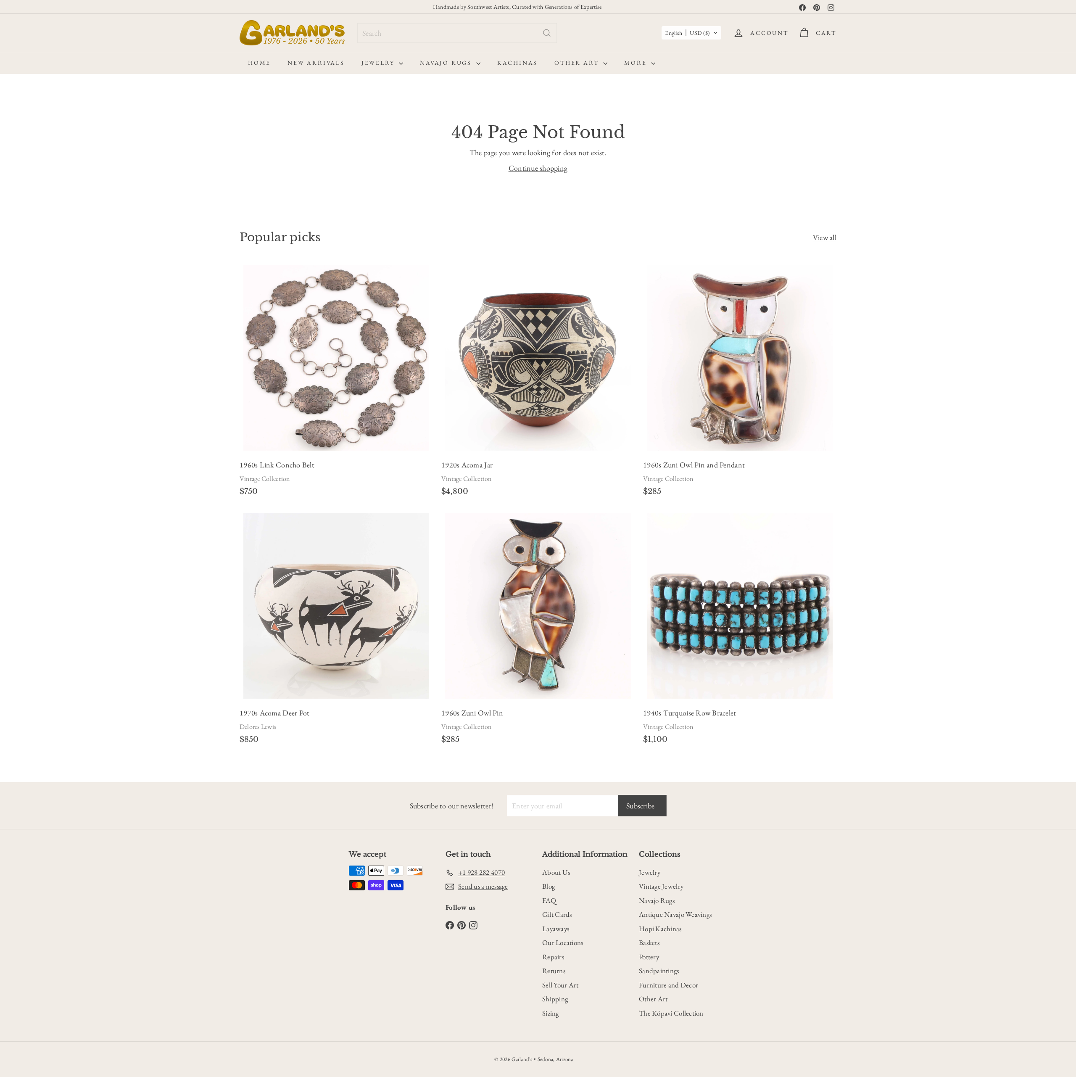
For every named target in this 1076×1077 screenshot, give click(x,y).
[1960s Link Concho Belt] (336, 383)
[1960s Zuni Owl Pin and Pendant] (739, 383)
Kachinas (517, 62)
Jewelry (379, 62)
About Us (556, 872)
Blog (548, 886)
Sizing (550, 1013)
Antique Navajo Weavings (675, 914)
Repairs (553, 956)
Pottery (649, 956)
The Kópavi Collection (671, 1013)
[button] (691, 33)
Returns (553, 970)
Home (259, 62)
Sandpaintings (659, 970)
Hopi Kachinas (660, 928)
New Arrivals (316, 62)
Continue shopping (538, 168)
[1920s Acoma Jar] (538, 383)
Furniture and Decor (668, 985)
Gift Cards (557, 914)
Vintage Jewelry (661, 886)
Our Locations (562, 942)
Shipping (555, 998)
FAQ (549, 900)
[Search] (547, 33)
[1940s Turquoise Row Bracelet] (739, 630)
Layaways (555, 928)
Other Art (577, 62)
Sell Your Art (560, 985)
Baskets (649, 942)
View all (824, 237)
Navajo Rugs (447, 62)
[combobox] (457, 33)
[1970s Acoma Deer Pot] (336, 630)
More (636, 62)
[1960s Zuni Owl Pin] (538, 630)
